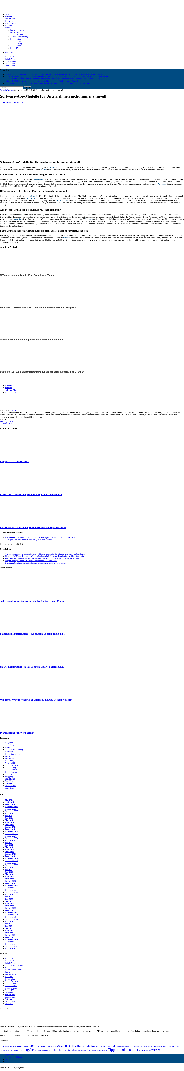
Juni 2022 (9, 899)
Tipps (112, 1050)
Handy (119, 1046)
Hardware (9, 21)
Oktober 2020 (10, 944)
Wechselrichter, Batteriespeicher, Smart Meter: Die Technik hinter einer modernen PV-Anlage (42, 558)
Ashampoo (21, 1046)
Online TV (14, 48)
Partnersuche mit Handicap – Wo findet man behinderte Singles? (33, 633)
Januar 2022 (10, 910)
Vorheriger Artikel (7, 421)
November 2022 (11, 888)
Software (8, 16)
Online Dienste (16, 41)
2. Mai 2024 (5, 102)
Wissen (156, 1050)
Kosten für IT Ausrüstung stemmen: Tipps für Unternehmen (31, 494)
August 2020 (10, 948)
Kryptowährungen (160, 1046)
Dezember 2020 (11, 939)
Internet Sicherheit (17, 32)
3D (1, 1046)
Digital (81, 1046)
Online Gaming (16, 43)
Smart (65, 1050)
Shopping (9, 776)
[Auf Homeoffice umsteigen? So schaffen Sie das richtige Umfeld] (22, 596)
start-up (99, 1050)
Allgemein (9, 743)
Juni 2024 (9, 845)
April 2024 (9, 849)
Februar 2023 (10, 881)
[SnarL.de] (92, 5)
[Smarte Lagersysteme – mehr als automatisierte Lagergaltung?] (22, 662)
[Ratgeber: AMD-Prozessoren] (22, 457)
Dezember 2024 (11, 831)
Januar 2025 (10, 829)
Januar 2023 (10, 883)
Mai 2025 (9, 820)
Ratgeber (8, 385)
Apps (14, 1046)
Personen (89, 219)
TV (128, 1050)
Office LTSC (31, 198)
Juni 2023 (9, 872)
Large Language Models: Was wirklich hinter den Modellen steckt (31, 561)
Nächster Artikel (6, 424)
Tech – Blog (10, 66)
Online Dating (15, 39)
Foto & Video (10, 59)
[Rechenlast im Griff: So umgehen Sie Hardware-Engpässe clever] (22, 523)
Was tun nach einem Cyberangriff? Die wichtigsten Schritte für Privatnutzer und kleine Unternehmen (45, 554)
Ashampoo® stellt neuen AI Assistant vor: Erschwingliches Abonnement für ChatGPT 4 (40, 537)
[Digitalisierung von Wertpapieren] (22, 728)
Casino (38, 1046)
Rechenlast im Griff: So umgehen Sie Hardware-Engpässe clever (33, 527)
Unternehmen (38, 179)
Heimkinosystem (127, 1046)
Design (61, 1046)
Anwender (162, 184)
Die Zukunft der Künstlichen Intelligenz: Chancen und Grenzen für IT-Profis (35, 563)
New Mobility (10, 61)
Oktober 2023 (10, 863)
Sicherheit (58, 1050)
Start (7, 14)
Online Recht (15, 46)
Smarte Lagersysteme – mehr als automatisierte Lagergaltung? (32, 666)
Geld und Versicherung (19, 37)
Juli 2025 (8, 816)
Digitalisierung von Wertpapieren (17, 732)
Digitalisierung (91, 1046)
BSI (33, 1045)
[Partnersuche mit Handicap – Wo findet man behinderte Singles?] (22, 629)
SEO (51, 1050)
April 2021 (9, 930)
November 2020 (11, 942)
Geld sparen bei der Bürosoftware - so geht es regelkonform (28, 540)
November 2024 (11, 834)
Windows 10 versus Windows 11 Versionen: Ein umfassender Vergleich (36, 699)
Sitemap (8, 1059)
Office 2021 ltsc (62, 200)
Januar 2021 (10, 937)
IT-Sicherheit (148, 1046)
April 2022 (9, 903)
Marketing (18, 219)
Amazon (5, 1046)
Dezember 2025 (11, 807)
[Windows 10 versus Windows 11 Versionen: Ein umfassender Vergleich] (22, 695)
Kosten (44, 170)
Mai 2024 (9, 847)
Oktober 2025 (10, 809)
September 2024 (11, 838)
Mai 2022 (9, 901)
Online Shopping (17, 50)
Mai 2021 (9, 928)
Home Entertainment (13, 23)
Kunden (170, 1046)
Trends (121, 1050)
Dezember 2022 (11, 885)
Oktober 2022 (10, 890)
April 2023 (9, 876)
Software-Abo (10, 390)
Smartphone (72, 1050)
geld (114, 1046)
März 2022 (9, 906)
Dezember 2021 (11, 912)
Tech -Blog (9, 788)
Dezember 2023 (11, 858)
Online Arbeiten (16, 34)
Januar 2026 (10, 804)
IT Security (9, 25)
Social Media (10, 52)
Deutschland (71, 1046)
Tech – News (10, 63)
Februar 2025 (10, 827)
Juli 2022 (8, 897)
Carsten (13, 102)
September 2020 (11, 946)
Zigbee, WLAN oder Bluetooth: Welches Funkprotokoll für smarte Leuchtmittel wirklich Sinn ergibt (44, 556)
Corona (43, 1046)
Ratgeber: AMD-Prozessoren (14, 461)
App (11, 1046)
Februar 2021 (10, 935)
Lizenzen (66, 238)
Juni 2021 (9, 926)
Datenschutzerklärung (13, 1057)
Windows (147, 1050)
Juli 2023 (8, 870)
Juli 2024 (8, 843)
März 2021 (9, 933)
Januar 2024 (10, 856)
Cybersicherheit (52, 1046)
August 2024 (10, 840)
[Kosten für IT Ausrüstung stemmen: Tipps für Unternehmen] (22, 490)
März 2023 (9, 879)
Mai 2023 (9, 874)
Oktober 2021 (10, 917)
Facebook (102, 1046)
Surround (104, 1050)
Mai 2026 (9, 800)
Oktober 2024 (10, 836)
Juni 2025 (9, 818)
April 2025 (9, 822)
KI (154, 1046)
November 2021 (11, 915)
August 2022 (10, 894)
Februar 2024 (10, 854)
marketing (11, 1050)
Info (135, 1046)
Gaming (108, 1046)
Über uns (8, 1061)
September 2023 (11, 865)
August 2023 (10, 867)
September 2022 (11, 892)
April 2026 (9, 802)
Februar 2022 (10, 908)
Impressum (9, 1055)
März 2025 (9, 825)
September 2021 (11, 919)
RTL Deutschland (44, 1050)
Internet (8, 28)
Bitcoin (28, 1046)
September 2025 (11, 811)
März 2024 (9, 852)
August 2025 (10, 813)
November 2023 (11, 861)
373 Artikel (15, 410)
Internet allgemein (17, 30)
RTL (37, 1050)
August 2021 (10, 921)
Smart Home (10, 19)
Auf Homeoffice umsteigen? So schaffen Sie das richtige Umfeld (32, 601)
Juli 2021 (8, 924)
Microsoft (33, 196)
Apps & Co (9, 57)
